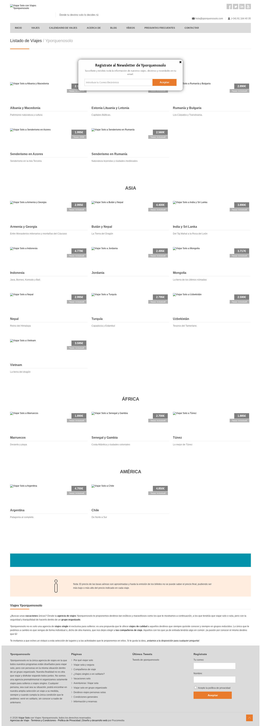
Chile (95, 510)
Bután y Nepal (102, 226)
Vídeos (130, 28)
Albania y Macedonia (25, 108)
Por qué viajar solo (83, 660)
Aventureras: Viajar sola (86, 683)
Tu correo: (199, 660)
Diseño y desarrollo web (94, 720)
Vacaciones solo (82, 678)
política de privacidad (219, 688)
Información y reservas (85, 701)
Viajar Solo (24, 717)
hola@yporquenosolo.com (209, 18)
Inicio (18, 28)
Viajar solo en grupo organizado (90, 687)
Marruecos (18, 437)
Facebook (229, 6)
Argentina (17, 510)
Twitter (235, 6)
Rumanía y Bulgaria (187, 108)
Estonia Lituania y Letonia (110, 108)
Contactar (192, 28)
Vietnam (16, 365)
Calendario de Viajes (63, 28)
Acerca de (94, 28)
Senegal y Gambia (105, 437)
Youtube (248, 6)
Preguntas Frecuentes (159, 28)
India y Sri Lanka (185, 226)
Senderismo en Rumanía (109, 154)
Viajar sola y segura (84, 664)
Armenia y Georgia (23, 226)
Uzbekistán (181, 318)
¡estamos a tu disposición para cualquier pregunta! (173, 640)
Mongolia (179, 272)
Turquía (97, 318)
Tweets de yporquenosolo (145, 660)
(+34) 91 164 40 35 (241, 18)
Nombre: (198, 673)
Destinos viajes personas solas (90, 692)
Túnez (177, 437)
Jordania (98, 272)
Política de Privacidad (69, 720)
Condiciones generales (86, 697)
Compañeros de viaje (85, 669)
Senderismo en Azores (26, 154)
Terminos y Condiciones (43, 720)
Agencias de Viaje (19, 720)
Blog (113, 28)
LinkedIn (242, 6)
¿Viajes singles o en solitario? (89, 674)
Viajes (35, 28)
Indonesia (17, 272)
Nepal (14, 318)
